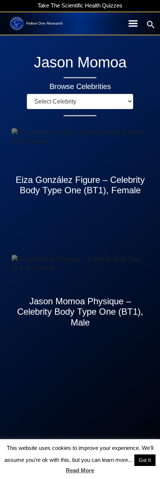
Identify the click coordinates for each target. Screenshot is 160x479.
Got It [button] (145, 460)
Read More (80, 470)
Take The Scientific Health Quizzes (80, 5)
